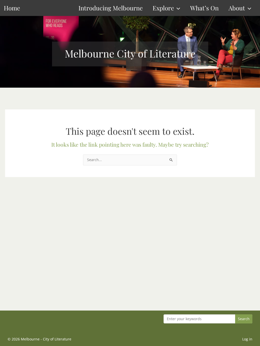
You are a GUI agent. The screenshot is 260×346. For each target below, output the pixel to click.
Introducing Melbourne (110, 8)
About (237, 8)
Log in (247, 339)
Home (12, 8)
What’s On (204, 8)
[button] (177, 8)
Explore (163, 8)
